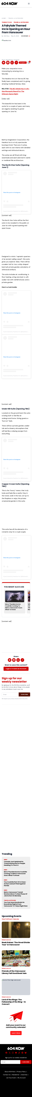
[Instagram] (13, 1053)
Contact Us (6, 1075)
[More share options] (16, 62)
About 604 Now (10, 1072)
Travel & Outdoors (15, 18)
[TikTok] (19, 1053)
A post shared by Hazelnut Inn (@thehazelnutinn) (17, 211)
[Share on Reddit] (8, 62)
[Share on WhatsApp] (12, 62)
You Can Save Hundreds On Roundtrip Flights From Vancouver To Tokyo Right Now (15, 904)
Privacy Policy (21, 1072)
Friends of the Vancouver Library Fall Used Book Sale (14, 972)
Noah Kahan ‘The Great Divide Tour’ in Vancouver (16, 943)
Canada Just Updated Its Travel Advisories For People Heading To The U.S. (14, 863)
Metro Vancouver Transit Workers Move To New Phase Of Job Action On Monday (15, 894)
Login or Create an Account (16, 669)
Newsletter (15, 1075)
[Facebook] (6, 1053)
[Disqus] (16, 774)
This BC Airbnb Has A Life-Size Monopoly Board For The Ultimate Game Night (16, 91)
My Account (22, 1078)
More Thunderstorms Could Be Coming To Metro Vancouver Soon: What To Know (13, 607)
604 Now (6, 36)
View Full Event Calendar (10, 919)
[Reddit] (22, 1053)
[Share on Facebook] (3, 62)
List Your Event (11, 1078)
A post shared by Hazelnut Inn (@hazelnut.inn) (16, 331)
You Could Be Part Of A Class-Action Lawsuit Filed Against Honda (15, 884)
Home (4, 18)
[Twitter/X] (9, 1053)
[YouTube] (16, 1053)
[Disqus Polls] (16, 729)
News (5, 859)
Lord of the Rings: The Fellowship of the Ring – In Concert (14, 1001)
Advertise (24, 1075)
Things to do (7, 22)
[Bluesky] (25, 1053)
